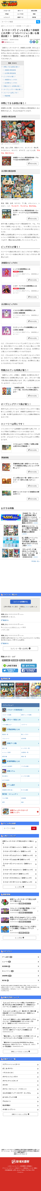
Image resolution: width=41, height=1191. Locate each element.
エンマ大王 (20, 14)
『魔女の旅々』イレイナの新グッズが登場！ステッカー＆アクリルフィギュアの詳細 (19, 1037)
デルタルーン (7, 1101)
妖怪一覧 (4, 748)
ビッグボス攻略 (25, 776)
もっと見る (18, 887)
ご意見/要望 (22, 1166)
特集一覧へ (36, 561)
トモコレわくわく (8, 1072)
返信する (6, 620)
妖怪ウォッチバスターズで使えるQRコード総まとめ (18, 842)
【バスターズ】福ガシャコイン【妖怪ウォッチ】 (18, 847)
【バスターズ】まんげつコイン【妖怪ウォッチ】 (18, 855)
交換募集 (23, 798)
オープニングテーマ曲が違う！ (13, 89)
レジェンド (7, 17)
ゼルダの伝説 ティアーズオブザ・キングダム (17, 1093)
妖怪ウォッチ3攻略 (26, 715)
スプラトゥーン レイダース (11, 1064)
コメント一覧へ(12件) (19, 649)
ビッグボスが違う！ (9, 76)
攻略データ (20, 17)
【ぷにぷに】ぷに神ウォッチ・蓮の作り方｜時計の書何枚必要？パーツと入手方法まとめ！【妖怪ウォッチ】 (19, 1013)
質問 (3, 802)
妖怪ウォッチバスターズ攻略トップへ (19, 811)
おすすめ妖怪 (5, 780)
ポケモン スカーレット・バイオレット (15, 1089)
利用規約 (29, 1166)
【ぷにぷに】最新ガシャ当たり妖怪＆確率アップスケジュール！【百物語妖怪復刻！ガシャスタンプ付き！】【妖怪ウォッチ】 (19, 1021)
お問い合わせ (16, 1170)
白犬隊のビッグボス (10, 83)
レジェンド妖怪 (6, 752)
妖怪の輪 (4, 756)
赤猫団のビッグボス (10, 79)
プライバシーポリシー (8, 1168)
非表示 (14, 63)
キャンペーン (7, 971)
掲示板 (34, 17)
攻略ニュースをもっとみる (19, 1051)
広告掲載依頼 (8, 1170)
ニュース (6, 961)
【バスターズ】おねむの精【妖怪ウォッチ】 (16, 859)
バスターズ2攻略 (6, 715)
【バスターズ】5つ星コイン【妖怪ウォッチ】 (17, 851)
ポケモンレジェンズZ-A (10, 1076)
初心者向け (5, 776)
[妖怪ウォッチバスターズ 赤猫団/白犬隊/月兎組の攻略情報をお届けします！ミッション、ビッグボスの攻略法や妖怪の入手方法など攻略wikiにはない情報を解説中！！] (9, 4)
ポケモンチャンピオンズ (10, 1081)
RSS (33, 1170)
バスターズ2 (6, 10)
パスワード (24, 724)
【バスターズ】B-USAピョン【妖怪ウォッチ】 (17, 878)
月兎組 (7, 14)
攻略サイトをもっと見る (19, 1114)
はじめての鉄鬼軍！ (7, 766)
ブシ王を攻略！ (25, 766)
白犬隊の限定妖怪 (10, 73)
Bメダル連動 (24, 790)
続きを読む (33, 163)
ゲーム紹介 (7, 660)
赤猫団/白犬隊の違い (7, 790)
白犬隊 (22, 660)
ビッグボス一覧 (25, 748)
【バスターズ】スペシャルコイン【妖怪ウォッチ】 (17, 864)
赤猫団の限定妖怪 (10, 70)
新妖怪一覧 (5, 734)
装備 (34, 14)
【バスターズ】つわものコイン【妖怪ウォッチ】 (18, 869)
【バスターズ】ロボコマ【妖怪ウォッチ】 (16, 874)
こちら (27, 606)
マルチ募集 (5, 798)
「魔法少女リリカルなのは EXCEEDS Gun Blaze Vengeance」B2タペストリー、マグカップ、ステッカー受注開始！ (19, 1044)
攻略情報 (6, 975)
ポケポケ (5, 1085)
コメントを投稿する (20, 602)
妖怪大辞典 (34, 10)
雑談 (22, 802)
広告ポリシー (18, 1168)
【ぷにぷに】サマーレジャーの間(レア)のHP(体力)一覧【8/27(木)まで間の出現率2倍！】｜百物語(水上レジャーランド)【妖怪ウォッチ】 (19, 1004)
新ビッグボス (24, 734)
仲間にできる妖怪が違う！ (11, 67)
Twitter (23, 1170)
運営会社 (26, 1168)
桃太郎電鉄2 (6, 1105)
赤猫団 (29, 660)
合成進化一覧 (24, 752)
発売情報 (15, 660)
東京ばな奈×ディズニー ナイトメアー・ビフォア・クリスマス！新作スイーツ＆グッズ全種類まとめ (19, 1029)
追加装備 (23, 738)
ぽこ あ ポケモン (8, 1068)
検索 (38, 21)
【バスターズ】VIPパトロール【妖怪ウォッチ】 (18, 882)
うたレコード (5, 738)
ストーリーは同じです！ (11, 93)
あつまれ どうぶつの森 (10, 1097)
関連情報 (7, 96)
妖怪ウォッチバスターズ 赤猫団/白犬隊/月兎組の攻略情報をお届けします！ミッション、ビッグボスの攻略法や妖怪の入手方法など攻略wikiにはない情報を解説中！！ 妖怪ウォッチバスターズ (20, 1152)
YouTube (28, 1170)
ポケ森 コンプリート (9, 1109)
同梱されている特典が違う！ (12, 86)
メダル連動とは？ (7, 724)
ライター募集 (33, 1168)
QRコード (20, 10)
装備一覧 (23, 756)
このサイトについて (12, 1166)
